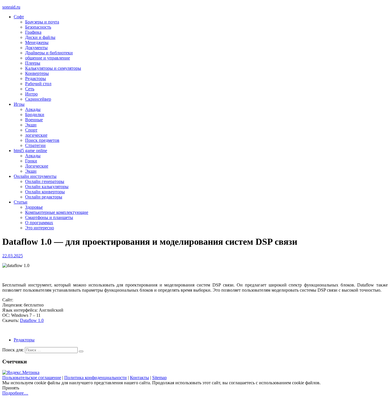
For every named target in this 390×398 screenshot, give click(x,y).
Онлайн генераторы (44, 181)
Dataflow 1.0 (32, 320)
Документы (36, 47)
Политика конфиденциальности (95, 377)
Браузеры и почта (42, 21)
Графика (33, 32)
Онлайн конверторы (45, 191)
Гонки (31, 160)
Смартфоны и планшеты (49, 217)
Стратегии (35, 145)
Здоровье (34, 207)
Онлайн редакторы (43, 196)
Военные (34, 119)
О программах (39, 222)
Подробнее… (15, 393)
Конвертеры (37, 73)
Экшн (31, 124)
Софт (19, 16)
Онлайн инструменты (35, 176)
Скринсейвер (38, 99)
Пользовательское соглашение (31, 377)
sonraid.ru (11, 7)
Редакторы (35, 78)
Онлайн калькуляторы (47, 186)
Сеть (29, 88)
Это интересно (39, 227)
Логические (36, 166)
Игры (19, 104)
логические (36, 135)
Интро (31, 93)
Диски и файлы (40, 37)
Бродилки (34, 114)
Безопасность (38, 27)
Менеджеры (37, 42)
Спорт (31, 130)
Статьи (20, 202)
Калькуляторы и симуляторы (53, 68)
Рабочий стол (38, 83)
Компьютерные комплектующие (56, 212)
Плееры (32, 63)
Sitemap (159, 377)
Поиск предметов (42, 140)
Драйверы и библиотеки (49, 52)
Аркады (33, 109)
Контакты (139, 377)
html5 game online (30, 150)
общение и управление (47, 57)
